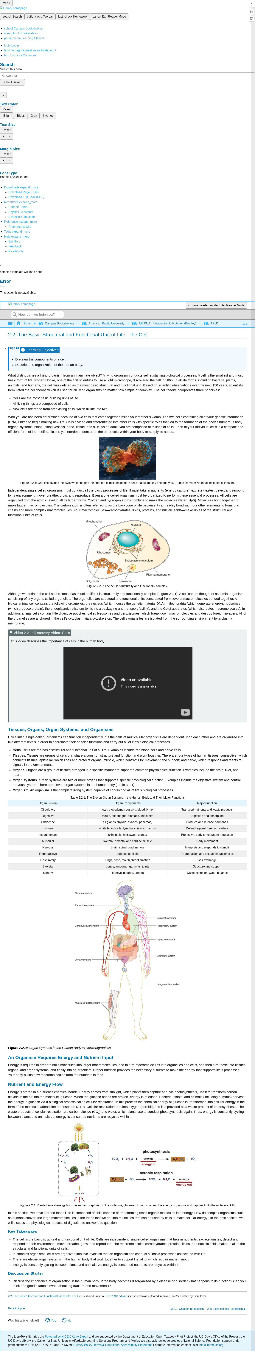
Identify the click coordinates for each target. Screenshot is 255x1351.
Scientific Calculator (21, 216)
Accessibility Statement (136, 1345)
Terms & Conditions (106, 1345)
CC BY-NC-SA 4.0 (116, 1296)
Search (14, 315)
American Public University (106, 323)
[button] (15, 246)
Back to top (15, 1308)
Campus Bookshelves (59, 323)
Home (26, 323)
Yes (53, 1320)
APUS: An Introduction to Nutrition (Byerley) (167, 323)
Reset (6, 109)
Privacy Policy (82, 1345)
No (69, 1320)
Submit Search (12, 82)
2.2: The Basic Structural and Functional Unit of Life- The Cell (45, 1296)
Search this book (11, 69)
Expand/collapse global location (244, 322)
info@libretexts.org (210, 1345)
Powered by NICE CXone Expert (67, 1336)
